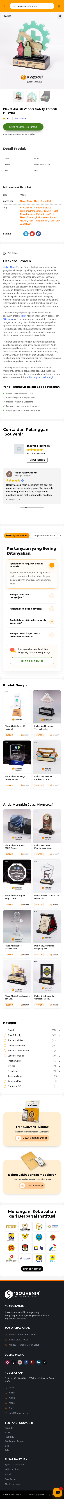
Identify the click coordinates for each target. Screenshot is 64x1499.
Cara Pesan (10, 1479)
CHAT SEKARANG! (32, 661)
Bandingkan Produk (14, 1441)
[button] (59, 16)
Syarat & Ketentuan (14, 1464)
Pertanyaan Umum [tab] (16, 535)
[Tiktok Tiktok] (13, 1362)
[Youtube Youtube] (20, 1362)
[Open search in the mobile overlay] (32, 6)
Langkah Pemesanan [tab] (44, 535)
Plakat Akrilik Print (45, 214)
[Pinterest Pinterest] (32, 1362)
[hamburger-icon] (58, 6)
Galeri (7, 1450)
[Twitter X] (44, 1362)
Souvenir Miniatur (32, 1040)
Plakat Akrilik (33, 201)
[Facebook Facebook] (26, 1362)
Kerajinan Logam (33, 1076)
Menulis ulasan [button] (37, 460)
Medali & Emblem (32, 1045)
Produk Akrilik (32, 1061)
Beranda (9, 1428)
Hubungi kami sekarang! (41, 377)
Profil (7, 1432)
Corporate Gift (32, 1086)
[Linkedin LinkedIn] (38, 1362)
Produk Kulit (32, 1071)
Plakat (23, 201)
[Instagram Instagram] (7, 1362)
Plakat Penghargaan (38, 220)
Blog (7, 1446)
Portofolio (9, 1437)
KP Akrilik (24, 207)
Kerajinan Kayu (33, 1081)
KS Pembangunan (39, 207)
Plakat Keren (42, 217)
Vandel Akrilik (26, 224)
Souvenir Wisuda (32, 1056)
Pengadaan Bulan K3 (40, 211)
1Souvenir (8, 319)
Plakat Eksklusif (27, 217)
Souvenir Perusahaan (33, 1050)
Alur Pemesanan (13, 1484)
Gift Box (32, 1066)
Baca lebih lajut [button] (13, 499)
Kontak (8, 1474)
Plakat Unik (46, 201)
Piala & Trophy (32, 1035)
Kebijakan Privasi (13, 1469)
